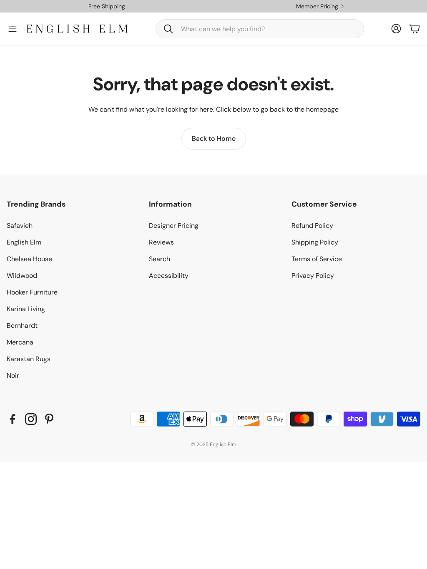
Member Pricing (317, 6)
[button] (260, 29)
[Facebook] (12, 419)
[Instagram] (31, 419)
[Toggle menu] (12, 29)
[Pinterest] (49, 419)
